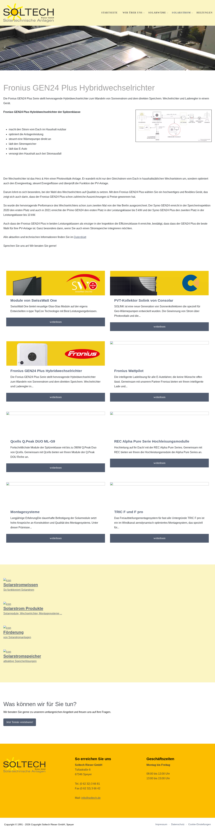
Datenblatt (80, 237)
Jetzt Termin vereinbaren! (19, 722)
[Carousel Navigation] (107, 66)
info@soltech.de (91, 797)
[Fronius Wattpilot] (159, 353)
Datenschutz (177, 824)
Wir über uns (132, 12)
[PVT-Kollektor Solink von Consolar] (159, 283)
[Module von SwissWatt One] (55, 283)
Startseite (109, 12)
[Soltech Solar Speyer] (28, 12)
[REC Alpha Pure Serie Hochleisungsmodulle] (159, 424)
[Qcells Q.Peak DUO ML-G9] (55, 424)
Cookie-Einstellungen (199, 824)
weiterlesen (56, 321)
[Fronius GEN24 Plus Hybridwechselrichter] (55, 353)
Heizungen (204, 12)
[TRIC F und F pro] (159, 494)
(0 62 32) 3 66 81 (90, 783)
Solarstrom (181, 12)
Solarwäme (157, 12)
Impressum (161, 824)
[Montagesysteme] (55, 494)
